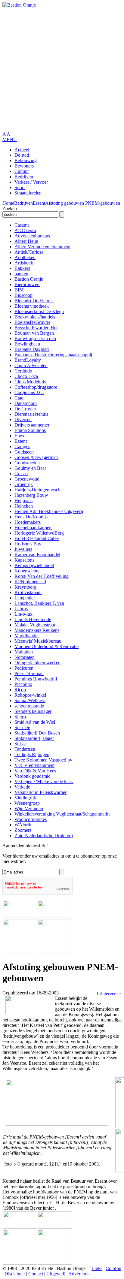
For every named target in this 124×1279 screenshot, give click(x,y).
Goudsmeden (27, 462)
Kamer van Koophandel (37, 554)
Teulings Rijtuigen (31, 754)
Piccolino (23, 684)
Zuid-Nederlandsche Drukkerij (43, 835)
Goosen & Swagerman (36, 457)
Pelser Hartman (29, 673)
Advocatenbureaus (32, 235)
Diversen (23, 419)
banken (21, 273)
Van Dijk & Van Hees (35, 770)
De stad (21, 155)
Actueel (21, 149)
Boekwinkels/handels (34, 316)
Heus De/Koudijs (31, 516)
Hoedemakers (27, 522)
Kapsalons (24, 560)
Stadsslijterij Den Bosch (37, 732)
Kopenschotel (27, 570)
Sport (19, 187)
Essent (39, 203)
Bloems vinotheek (31, 306)
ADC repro (25, 230)
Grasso (21, 473)
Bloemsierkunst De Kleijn (39, 311)
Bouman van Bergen (34, 333)
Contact (35, 1273)
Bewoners (24, 165)
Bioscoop (23, 295)
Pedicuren (23, 668)
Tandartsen (24, 749)
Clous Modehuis (30, 381)
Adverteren (79, 1273)
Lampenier (24, 597)
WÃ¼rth (22, 824)
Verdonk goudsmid (32, 776)
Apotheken (25, 257)
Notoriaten (24, 657)
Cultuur (21, 171)
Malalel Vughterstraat (34, 624)
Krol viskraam (28, 592)
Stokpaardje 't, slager (34, 738)
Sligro (20, 716)
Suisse (20, 743)
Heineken (23, 505)
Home (8, 203)
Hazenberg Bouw (31, 495)
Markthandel (26, 635)
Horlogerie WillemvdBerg (39, 532)
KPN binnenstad (30, 581)
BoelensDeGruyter (32, 322)
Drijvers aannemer (31, 424)
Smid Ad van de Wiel (34, 722)
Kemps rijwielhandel (34, 565)
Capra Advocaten (31, 365)
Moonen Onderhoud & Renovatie (46, 646)
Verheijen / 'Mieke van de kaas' (43, 781)
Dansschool (25, 403)
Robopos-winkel (30, 695)
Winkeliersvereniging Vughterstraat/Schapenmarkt (62, 813)
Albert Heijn (26, 241)
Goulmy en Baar (30, 468)
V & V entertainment (34, 765)
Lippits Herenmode (32, 619)
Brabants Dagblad (31, 349)
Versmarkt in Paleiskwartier (40, 792)
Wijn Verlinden (28, 808)
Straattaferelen (28, 192)
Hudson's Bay (27, 543)
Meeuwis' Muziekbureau (37, 641)
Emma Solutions (30, 430)
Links (96, 1268)
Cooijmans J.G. (29, 392)
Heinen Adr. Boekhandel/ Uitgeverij (48, 511)
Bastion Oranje (28, 279)
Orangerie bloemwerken (37, 662)
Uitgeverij (55, 1273)
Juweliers (23, 549)
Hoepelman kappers (33, 527)
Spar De (22, 727)
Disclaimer (15, 1273)
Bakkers (22, 268)
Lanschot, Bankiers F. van (39, 603)
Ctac (18, 397)
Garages (22, 446)
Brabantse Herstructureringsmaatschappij (53, 354)
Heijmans (23, 500)
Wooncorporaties (30, 819)
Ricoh (20, 689)
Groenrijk (23, 484)
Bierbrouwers (27, 284)
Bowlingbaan (27, 343)
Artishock (23, 262)
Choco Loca (26, 376)
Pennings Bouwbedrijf (35, 678)
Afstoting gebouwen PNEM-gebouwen (82, 203)
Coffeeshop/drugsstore (35, 387)
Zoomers (22, 830)
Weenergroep (27, 803)
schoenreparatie (29, 705)
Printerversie (109, 993)
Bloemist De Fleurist (34, 300)
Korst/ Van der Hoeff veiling (41, 576)
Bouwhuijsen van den (35, 338)
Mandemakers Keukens (36, 630)
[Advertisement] (62, 69)
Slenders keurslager (32, 711)
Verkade (22, 786)
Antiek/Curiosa (28, 252)
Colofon (113, 1268)
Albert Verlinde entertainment (42, 246)
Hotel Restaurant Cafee (36, 538)
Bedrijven (23, 176)
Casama (21, 225)
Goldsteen (24, 451)
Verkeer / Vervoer (31, 182)
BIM (18, 289)
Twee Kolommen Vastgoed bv (43, 759)
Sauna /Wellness (29, 700)
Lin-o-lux (23, 614)
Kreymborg (25, 587)
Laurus (21, 608)
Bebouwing (25, 160)
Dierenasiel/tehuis (31, 414)
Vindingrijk (25, 797)
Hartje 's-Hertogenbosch (37, 489)
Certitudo (23, 370)
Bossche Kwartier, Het (35, 327)
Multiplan (23, 651)
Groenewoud (26, 478)
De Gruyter (25, 408)
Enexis (20, 435)
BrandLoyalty (27, 360)
